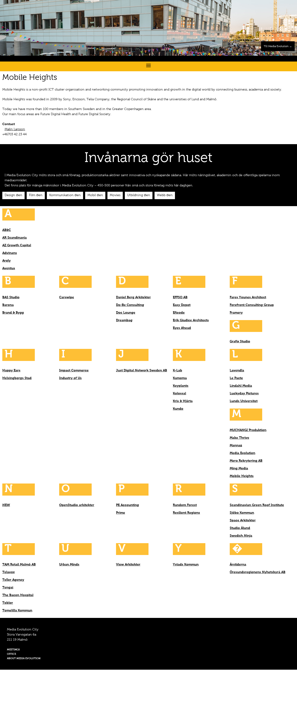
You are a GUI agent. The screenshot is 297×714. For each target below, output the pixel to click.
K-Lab (177, 370)
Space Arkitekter (243, 520)
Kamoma (180, 378)
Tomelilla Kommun (17, 610)
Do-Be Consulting (130, 305)
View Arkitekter (128, 564)
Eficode (179, 312)
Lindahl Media (241, 385)
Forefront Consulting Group (252, 305)
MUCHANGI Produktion (248, 430)
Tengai (7, 587)
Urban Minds (69, 564)
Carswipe (66, 297)
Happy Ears (11, 370)
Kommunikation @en (65, 195)
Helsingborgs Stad (17, 378)
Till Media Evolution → (278, 46)
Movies (115, 195)
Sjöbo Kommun (242, 512)
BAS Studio (10, 297)
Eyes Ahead (182, 328)
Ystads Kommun (186, 564)
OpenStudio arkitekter (76, 505)
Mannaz (236, 445)
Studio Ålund (240, 528)
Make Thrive (239, 437)
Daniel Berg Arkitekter (133, 297)
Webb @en (165, 195)
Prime (120, 512)
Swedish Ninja (241, 535)
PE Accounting (127, 505)
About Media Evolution (23, 658)
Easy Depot (181, 305)
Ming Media (239, 468)
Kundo (178, 408)
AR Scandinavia (14, 237)
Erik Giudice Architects (191, 320)
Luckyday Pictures (244, 393)
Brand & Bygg (13, 312)
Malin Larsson (15, 129)
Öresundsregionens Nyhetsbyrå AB (257, 572)
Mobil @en (95, 195)
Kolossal (179, 393)
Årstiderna (238, 564)
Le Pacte (236, 378)
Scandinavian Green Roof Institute (257, 505)
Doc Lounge (125, 312)
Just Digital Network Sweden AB (141, 370)
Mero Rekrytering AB (246, 460)
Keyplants (180, 385)
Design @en (13, 195)
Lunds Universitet (244, 401)
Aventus (8, 268)
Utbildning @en (138, 195)
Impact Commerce (74, 370)
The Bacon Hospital (17, 595)
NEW (6, 505)
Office (11, 654)
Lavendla (237, 370)
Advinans (9, 253)
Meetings (13, 650)
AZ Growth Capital (16, 245)
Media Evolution (242, 453)
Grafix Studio (240, 341)
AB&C (6, 230)
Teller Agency (13, 579)
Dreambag (124, 320)
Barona (8, 305)
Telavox (8, 572)
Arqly (6, 260)
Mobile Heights (242, 476)
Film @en (35, 195)
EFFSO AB (180, 297)
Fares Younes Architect (248, 297)
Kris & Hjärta (183, 401)
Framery (236, 312)
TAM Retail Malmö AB (19, 564)
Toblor (7, 602)
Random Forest (185, 505)
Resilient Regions (186, 512)
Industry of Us (70, 378)
